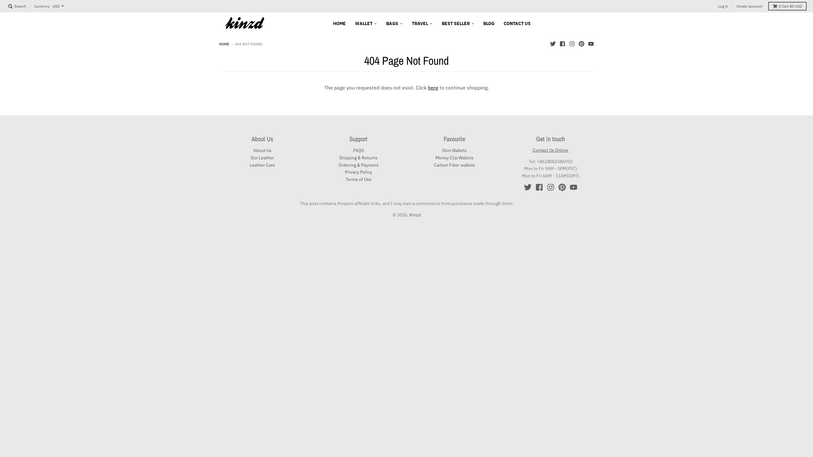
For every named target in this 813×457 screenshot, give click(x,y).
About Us (262, 150)
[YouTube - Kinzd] (591, 44)
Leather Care (262, 165)
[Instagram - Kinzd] (572, 44)
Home (224, 44)
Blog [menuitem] (488, 23)
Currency (42, 6)
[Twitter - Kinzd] (553, 44)
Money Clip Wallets (454, 158)
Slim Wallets (454, 150)
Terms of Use (359, 179)
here (433, 87)
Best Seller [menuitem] (456, 23)
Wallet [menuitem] (364, 23)
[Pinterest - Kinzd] (581, 44)
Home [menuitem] (339, 23)
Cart (790, 6)
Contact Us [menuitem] (517, 23)
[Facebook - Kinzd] (562, 44)
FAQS (358, 150)
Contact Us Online (550, 150)
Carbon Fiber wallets (454, 165)
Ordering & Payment (359, 165)
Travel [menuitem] (420, 23)
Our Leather (262, 158)
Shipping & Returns (358, 158)
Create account (749, 6)
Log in (723, 6)
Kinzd (415, 215)
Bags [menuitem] (392, 23)
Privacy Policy (358, 172)
